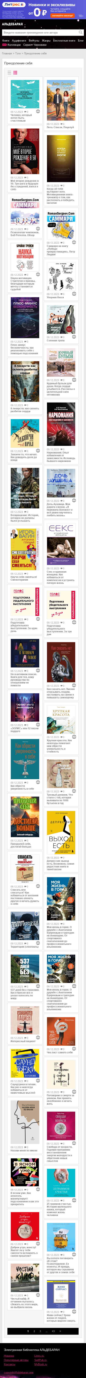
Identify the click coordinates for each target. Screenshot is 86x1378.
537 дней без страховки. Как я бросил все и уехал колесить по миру (25, 994)
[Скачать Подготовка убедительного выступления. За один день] (25, 601)
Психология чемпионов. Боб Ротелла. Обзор (25, 234)
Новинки (9, 1355)
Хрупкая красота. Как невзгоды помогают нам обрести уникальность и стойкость (59, 746)
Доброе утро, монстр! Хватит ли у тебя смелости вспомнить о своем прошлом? (24, 1251)
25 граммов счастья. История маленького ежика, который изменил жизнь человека (59, 1210)
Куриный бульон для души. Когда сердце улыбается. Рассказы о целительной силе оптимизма (61, 389)
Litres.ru (39, 1355)
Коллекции (14, 44)
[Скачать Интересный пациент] (25, 1020)
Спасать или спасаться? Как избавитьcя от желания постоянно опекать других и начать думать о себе (25, 896)
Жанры (46, 40)
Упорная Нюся (55, 297)
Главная (7, 53)
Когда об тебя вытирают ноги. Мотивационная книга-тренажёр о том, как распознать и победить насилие (60, 196)
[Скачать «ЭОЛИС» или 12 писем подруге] (25, 707)
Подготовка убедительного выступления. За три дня (59, 630)
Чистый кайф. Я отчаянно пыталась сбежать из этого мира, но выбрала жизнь (24, 1303)
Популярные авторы (16, 1360)
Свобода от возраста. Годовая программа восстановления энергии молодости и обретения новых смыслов (59, 1154)
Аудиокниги (19, 40)
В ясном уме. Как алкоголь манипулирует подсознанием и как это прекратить (25, 1199)
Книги (5, 40)
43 (53, 1331)
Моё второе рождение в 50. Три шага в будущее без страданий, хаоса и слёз (25, 185)
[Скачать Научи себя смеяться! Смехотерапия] (25, 549)
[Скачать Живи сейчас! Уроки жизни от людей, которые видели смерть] (61, 1294)
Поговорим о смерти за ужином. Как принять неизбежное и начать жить (60, 1099)
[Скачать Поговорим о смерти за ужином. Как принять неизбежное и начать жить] (61, 1074)
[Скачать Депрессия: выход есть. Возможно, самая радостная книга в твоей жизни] (61, 833)
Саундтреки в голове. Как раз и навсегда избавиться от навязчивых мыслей (23, 1088)
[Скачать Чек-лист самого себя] (61, 1031)
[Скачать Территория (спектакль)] (25, 926)
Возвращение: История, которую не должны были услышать (25, 518)
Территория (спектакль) (25, 946)
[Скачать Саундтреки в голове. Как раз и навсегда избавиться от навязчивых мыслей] (25, 1063)
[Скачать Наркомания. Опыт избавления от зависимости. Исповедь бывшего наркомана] (61, 424)
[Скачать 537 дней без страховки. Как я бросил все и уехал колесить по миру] (25, 968)
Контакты (9, 1364)
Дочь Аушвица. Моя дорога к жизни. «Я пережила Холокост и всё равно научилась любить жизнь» (59, 510)
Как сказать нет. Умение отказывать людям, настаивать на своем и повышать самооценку (61, 693)
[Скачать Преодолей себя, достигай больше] (25, 816)
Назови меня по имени (24, 1150)
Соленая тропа (56, 340)
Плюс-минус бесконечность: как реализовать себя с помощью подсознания (24, 349)
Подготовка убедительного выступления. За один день (24, 627)
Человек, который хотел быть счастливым (21, 118)
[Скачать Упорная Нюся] (61, 276)
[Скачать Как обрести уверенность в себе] (25, 759)
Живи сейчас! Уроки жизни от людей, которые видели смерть (61, 1318)
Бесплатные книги (64, 40)
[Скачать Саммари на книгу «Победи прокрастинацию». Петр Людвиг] (61, 225)
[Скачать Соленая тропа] (61, 319)
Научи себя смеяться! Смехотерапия (24, 578)
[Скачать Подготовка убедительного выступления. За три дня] (61, 605)
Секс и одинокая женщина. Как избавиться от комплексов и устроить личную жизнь (60, 577)
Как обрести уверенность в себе (22, 787)
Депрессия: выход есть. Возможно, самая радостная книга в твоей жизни (60, 865)
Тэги (18, 53)
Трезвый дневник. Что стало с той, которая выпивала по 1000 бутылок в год (60, 799)
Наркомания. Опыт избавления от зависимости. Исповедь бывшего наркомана (61, 456)
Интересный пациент (23, 1041)
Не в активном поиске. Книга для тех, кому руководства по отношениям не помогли (24, 680)
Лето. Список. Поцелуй (60, 127)
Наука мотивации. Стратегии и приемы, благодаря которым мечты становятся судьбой (23, 284)
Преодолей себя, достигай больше (21, 845)
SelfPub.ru (40, 1360)
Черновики (40, 44)
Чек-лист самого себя (60, 1052)
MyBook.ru (40, 1364)
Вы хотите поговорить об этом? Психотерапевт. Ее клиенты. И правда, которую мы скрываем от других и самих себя (60, 1265)
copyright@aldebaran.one (18, 1372)
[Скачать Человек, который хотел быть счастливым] (25, 94)
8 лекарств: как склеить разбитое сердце (25, 410)
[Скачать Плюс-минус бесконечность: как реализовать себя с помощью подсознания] (25, 317)
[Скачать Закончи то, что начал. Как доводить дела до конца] (25, 433)
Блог (81, 40)
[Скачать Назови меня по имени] (25, 1122)
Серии (27, 44)
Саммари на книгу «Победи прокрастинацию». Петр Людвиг (61, 250)
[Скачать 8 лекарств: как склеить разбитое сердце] (25, 381)
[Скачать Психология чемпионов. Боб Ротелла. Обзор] (25, 211)
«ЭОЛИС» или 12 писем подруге (25, 730)
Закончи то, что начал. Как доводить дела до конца (24, 457)
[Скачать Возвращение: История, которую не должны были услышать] (25, 488)
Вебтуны (34, 40)
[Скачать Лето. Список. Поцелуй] (61, 100)
